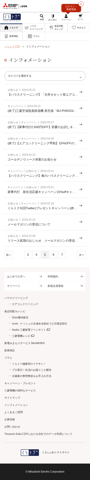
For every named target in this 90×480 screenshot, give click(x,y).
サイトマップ (12, 397)
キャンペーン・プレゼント (20, 383)
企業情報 (9, 419)
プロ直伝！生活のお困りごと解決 (31, 369)
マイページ (13, 285)
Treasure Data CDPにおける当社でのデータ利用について (38, 433)
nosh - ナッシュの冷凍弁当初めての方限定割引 (39, 323)
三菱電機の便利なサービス (20, 390)
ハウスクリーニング (16, 298)
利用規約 (53, 276)
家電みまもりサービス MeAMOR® (24, 343)
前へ (8, 254)
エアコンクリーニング (25, 304)
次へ (81, 254)
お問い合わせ (12, 426)
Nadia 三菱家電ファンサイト (29, 329)
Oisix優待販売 (20, 317)
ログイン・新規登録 (71, 8)
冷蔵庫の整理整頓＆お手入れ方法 (31, 376)
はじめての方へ (16, 276)
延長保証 (9, 350)
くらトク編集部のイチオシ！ (29, 363)
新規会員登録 (55, 285)
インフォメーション (16, 405)
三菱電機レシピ (21, 335)
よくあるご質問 (13, 412)
